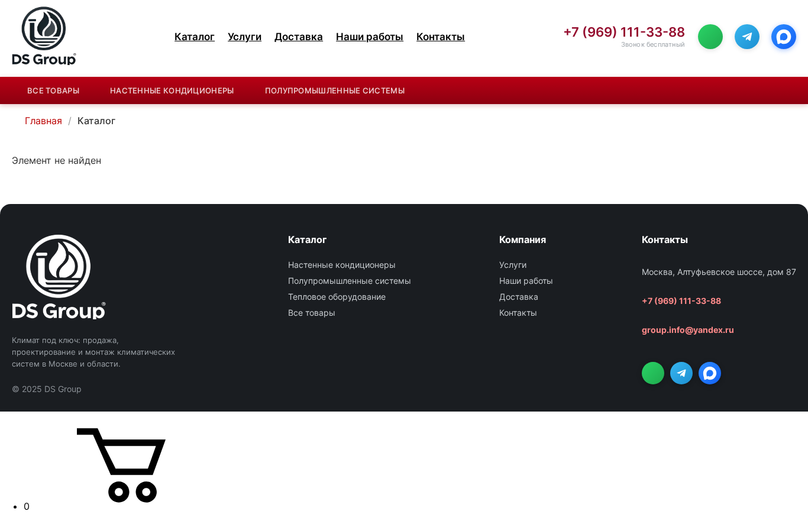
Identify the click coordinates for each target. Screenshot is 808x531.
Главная (43, 121)
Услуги (244, 37)
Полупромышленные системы (335, 90)
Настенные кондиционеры (172, 90)
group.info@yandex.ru (688, 330)
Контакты (440, 37)
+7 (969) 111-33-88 (624, 32)
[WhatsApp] (710, 36)
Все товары (53, 90)
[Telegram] (747, 36)
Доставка (298, 37)
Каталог (194, 37)
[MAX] (783, 36)
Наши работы (369, 37)
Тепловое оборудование (337, 297)
